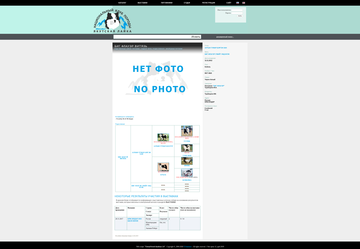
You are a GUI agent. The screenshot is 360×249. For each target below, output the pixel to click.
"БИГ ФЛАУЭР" (218, 86)
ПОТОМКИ (136, 49)
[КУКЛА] (163, 170)
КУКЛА (163, 175)
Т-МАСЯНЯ (187, 155)
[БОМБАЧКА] (187, 176)
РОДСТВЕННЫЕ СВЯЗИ (123, 49)
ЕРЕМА (187, 165)
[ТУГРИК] (187, 135)
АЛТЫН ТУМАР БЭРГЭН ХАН (141, 153)
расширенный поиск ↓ (225, 37)
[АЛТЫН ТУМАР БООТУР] (163, 140)
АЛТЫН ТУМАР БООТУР (163, 146)
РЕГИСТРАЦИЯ (208, 3)
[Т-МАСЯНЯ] (187, 151)
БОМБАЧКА (187, 180)
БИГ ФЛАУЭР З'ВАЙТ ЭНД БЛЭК (141, 186)
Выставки (142, 3)
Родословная (158, 49)
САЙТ (228, 3)
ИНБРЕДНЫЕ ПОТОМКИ (174, 49)
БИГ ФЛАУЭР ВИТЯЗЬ (123, 157)
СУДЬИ (187, 3)
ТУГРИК (187, 141)
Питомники (166, 3)
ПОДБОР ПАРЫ (146, 49)
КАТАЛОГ (122, 3)
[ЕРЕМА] (187, 164)
